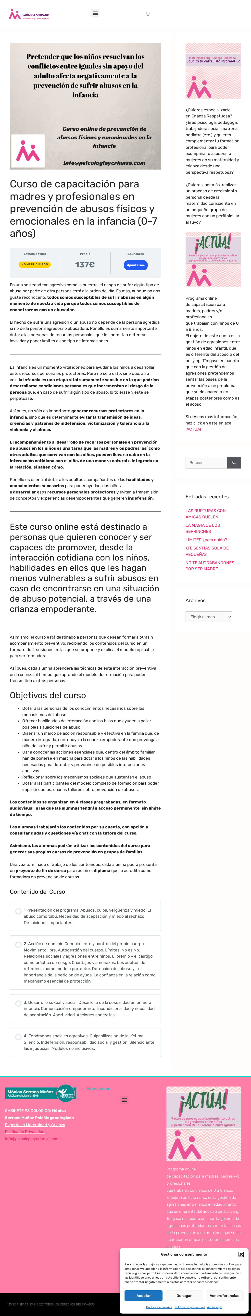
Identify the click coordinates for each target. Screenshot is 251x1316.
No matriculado (35, 264)
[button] (241, 1254)
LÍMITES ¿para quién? (206, 539)
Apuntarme (136, 265)
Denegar (184, 1295)
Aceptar (144, 1295)
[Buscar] (234, 463)
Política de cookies (159, 1307)
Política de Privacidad (25, 1131)
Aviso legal (214, 1307)
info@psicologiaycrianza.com (31, 1138)
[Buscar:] (206, 463)
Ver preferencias (224, 1295)
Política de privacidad (190, 1307)
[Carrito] (147, 14)
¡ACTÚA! (193, 429)
